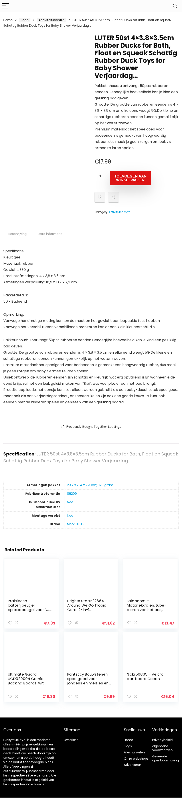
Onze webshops (136, 758)
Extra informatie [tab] (50, 234)
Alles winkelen (134, 752)
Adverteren (132, 765)
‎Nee (70, 502)
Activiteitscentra (51, 20)
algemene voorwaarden (162, 748)
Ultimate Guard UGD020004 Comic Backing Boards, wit (26, 679)
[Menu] (5, 6)
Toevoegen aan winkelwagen (130, 178)
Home (8, 20)
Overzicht (71, 740)
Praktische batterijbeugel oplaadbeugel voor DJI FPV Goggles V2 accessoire (29, 609)
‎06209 (72, 493)
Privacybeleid (162, 740)
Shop (25, 20)
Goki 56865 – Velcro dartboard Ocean (145, 676)
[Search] (175, 6)
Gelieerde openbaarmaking (165, 758)
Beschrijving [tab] (17, 234)
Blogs (128, 746)
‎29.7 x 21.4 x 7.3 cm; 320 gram (90, 485)
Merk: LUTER (76, 524)
